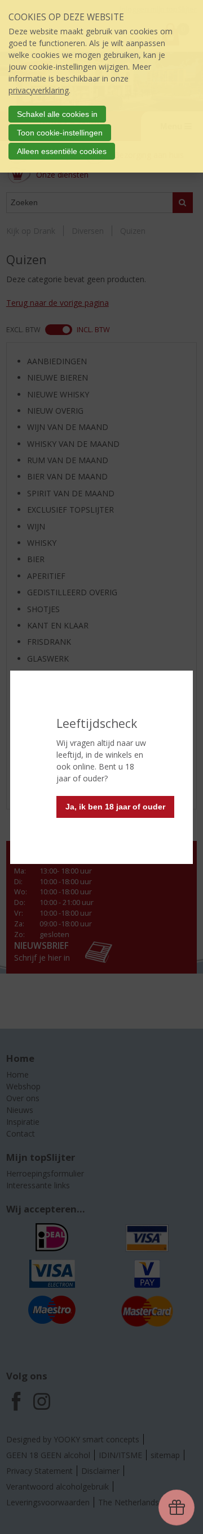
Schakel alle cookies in (57, 114)
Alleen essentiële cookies (62, 151)
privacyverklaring (38, 90)
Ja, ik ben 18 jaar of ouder (115, 806)
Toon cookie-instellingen (60, 132)
